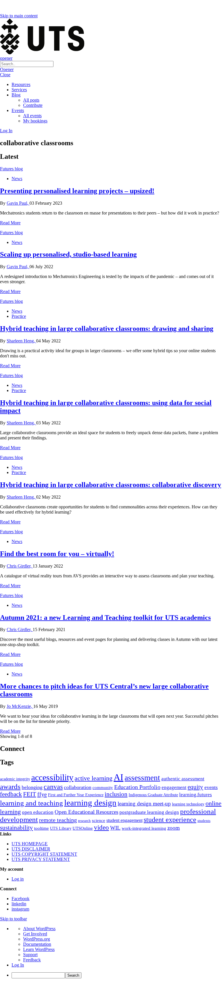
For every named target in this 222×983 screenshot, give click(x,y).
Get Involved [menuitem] (35, 933)
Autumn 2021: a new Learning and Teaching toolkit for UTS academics (105, 617)
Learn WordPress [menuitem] (39, 949)
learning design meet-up (144, 804)
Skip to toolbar (13, 918)
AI (118, 777)
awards (10, 786)
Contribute (32, 105)
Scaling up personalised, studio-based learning (68, 254)
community (102, 787)
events (211, 787)
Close (5, 74)
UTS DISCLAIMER (31, 848)
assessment (142, 777)
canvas (53, 786)
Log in (18, 878)
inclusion (116, 794)
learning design (90, 802)
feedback (11, 794)
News (17, 178)
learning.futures (195, 794)
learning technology (188, 804)
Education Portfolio (137, 787)
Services (19, 89)
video (101, 827)
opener (6, 58)
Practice (19, 316)
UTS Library (60, 828)
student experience (170, 819)
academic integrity (15, 779)
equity (195, 787)
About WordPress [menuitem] (39, 928)
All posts (31, 100)
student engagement (124, 820)
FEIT (29, 794)
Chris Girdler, (20, 566)
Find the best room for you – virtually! (57, 553)
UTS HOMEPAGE (30, 843)
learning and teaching (31, 803)
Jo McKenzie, (20, 706)
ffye (42, 794)
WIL (115, 828)
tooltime (41, 828)
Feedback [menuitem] (32, 959)
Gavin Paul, (18, 203)
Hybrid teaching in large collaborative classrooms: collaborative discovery (110, 484)
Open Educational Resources (86, 812)
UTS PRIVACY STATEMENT (41, 859)
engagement (174, 787)
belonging (32, 787)
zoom (173, 828)
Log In (6, 130)
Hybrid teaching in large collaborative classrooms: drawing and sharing (106, 328)
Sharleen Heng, (21, 340)
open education (37, 812)
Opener (7, 69)
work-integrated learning (144, 828)
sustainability (16, 828)
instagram (20, 908)
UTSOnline (83, 828)
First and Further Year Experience (75, 795)
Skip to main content (19, 15)
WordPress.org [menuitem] (36, 939)
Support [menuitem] (30, 954)
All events (32, 115)
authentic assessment (182, 778)
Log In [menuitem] (18, 965)
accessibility (52, 777)
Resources (21, 84)
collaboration (77, 787)
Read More (10, 222)
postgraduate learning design (149, 812)
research (84, 820)
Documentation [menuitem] (37, 944)
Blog (16, 94)
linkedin (19, 903)
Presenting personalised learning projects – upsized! (77, 191)
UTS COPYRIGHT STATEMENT (44, 854)
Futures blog (11, 168)
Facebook (20, 898)
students (203, 820)
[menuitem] (117, 975)
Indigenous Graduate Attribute (153, 795)
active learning (93, 778)
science (98, 820)
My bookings (35, 120)
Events (18, 110)
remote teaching (58, 820)
